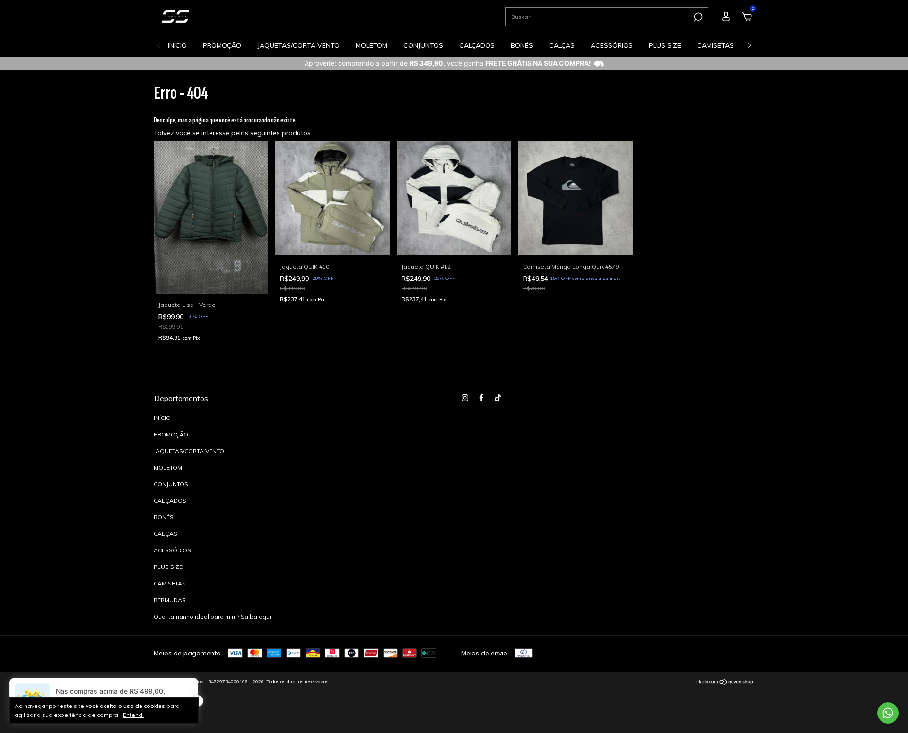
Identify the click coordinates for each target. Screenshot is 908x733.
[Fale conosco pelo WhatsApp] (888, 713)
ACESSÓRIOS (612, 45)
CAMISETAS (715, 45)
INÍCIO (177, 45)
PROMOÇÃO (222, 45)
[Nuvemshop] (724, 683)
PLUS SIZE (665, 45)
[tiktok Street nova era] (498, 397)
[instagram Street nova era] (465, 397)
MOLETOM (371, 45)
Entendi (133, 714)
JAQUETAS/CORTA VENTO (298, 45)
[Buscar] (697, 17)
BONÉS (522, 45)
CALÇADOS (477, 45)
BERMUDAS (170, 599)
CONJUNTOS (423, 45)
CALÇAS (562, 45)
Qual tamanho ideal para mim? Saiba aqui (212, 616)
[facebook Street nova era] (481, 397)
